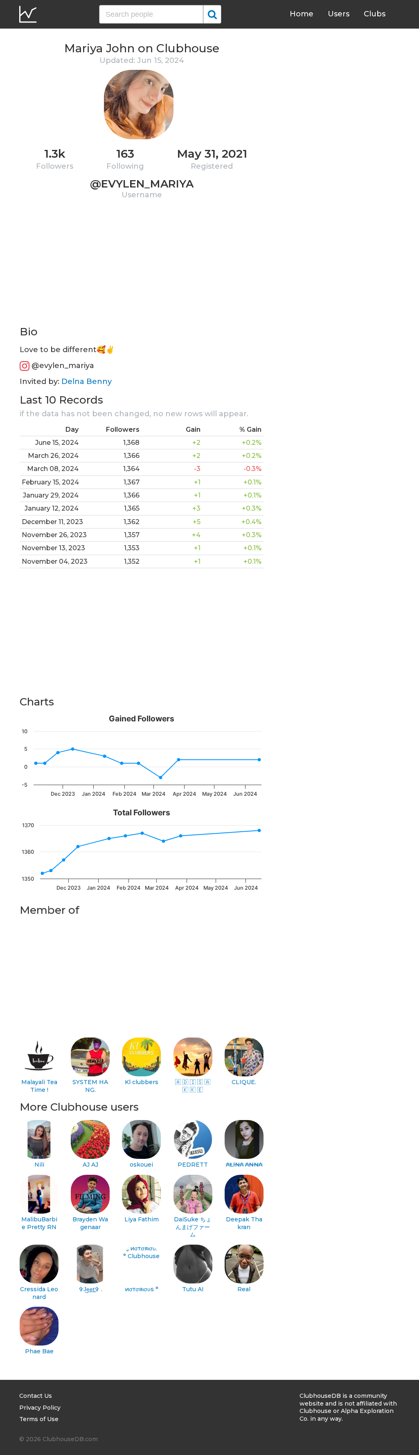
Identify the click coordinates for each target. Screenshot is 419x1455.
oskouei (141, 1164)
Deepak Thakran (244, 1223)
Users (338, 13)
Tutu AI (193, 1289)
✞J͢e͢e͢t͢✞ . (90, 1289)
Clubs (374, 13)
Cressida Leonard (39, 1293)
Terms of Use (39, 1419)
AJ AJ (90, 1164)
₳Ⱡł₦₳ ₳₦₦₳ (244, 1164)
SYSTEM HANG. (90, 1085)
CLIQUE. (244, 1082)
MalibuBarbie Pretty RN (39, 1223)
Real (243, 1289)
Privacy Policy (40, 1407)
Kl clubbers (141, 1082)
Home (301, 13)
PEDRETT (193, 1164)
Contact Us (35, 1395)
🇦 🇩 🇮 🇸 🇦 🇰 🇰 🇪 (192, 1085)
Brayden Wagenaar (90, 1223)
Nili (39, 1164)
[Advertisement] (142, 267)
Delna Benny (86, 381)
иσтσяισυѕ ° (141, 1289)
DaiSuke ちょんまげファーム (193, 1227)
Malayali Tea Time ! (39, 1085)
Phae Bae (39, 1351)
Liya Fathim (141, 1219)
